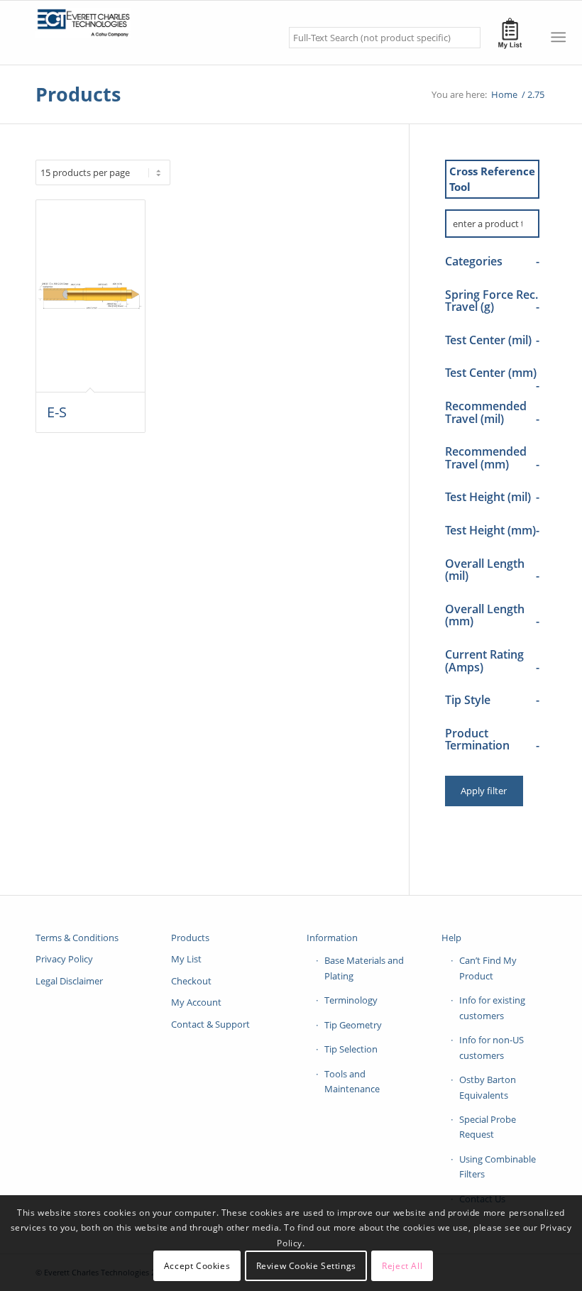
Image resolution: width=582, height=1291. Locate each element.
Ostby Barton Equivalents (487, 1087)
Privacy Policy (64, 958)
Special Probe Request (487, 1127)
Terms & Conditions (77, 937)
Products (78, 94)
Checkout (191, 980)
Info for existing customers (492, 1007)
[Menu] (558, 37)
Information (332, 937)
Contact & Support (210, 1024)
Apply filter (484, 790)
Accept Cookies (197, 1266)
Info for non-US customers (491, 1047)
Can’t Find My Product (488, 968)
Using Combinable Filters (497, 1166)
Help (451, 937)
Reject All (402, 1266)
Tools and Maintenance (352, 1081)
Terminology (351, 1000)
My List (186, 958)
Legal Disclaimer (69, 980)
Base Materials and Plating (364, 968)
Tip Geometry (353, 1024)
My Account (196, 1002)
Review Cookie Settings (306, 1266)
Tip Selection (351, 1049)
